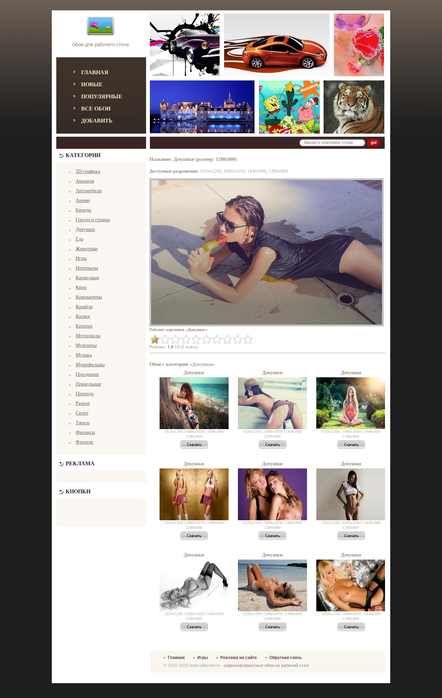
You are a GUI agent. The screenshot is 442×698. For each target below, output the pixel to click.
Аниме (83, 200)
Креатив (84, 326)
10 (248, 339)
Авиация (85, 181)
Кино (81, 287)
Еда (79, 239)
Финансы (85, 432)
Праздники (87, 374)
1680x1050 (234, 171)
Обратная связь (285, 657)
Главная (94, 72)
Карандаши (87, 277)
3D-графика (88, 171)
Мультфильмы (90, 364)
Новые (92, 84)
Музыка (84, 355)
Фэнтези (84, 442)
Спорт (82, 413)
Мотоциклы (88, 335)
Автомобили (89, 190)
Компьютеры (89, 297)
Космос (83, 316)
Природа (85, 393)
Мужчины (86, 345)
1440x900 (257, 171)
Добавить (97, 121)
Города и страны (93, 219)
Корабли (84, 306)
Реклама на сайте (238, 657)
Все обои (95, 109)
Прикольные (88, 384)
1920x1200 (210, 171)
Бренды (83, 210)
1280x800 (278, 171)
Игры (81, 258)
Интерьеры (87, 268)
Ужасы (82, 422)
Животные (87, 248)
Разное (83, 403)
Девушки (85, 229)
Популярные (101, 96)
